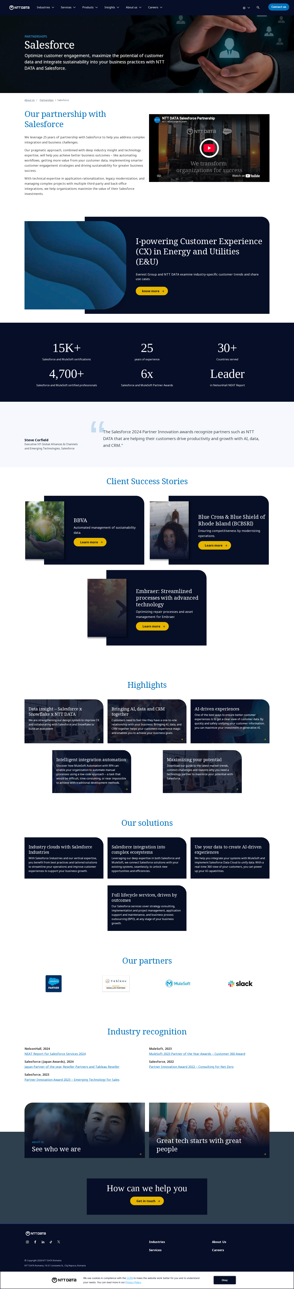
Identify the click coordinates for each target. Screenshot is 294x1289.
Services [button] (66, 7)
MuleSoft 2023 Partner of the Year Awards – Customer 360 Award (197, 1054)
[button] (258, 6)
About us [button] (131, 7)
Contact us (278, 7)
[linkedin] (43, 1242)
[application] (147, 1280)
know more (150, 291)
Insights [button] (109, 7)
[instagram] (27, 1242)
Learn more (89, 542)
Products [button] (88, 7)
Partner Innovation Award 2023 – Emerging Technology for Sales (71, 1080)
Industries (157, 1242)
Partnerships (47, 100)
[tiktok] (51, 1242)
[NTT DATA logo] (15, 7)
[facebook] (35, 1242)
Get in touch (145, 1201)
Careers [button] (153, 7)
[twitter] (59, 1242)
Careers (218, 1250)
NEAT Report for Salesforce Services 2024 (55, 1054)
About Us (29, 100)
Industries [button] (43, 7)
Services (155, 1250)
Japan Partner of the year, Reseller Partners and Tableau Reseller (71, 1067)
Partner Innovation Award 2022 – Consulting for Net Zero (191, 1067)
